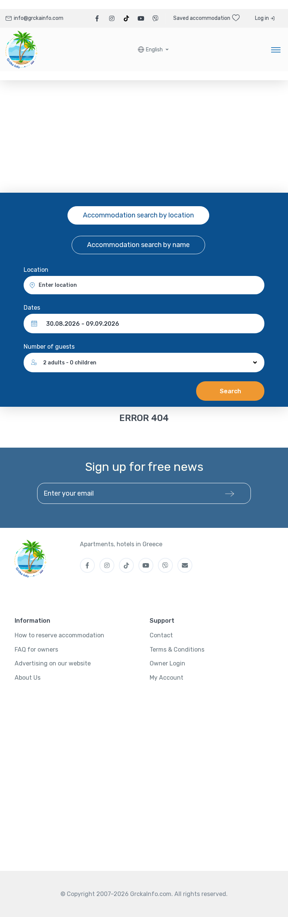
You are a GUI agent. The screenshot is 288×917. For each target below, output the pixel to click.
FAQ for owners (36, 649)
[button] (153, 50)
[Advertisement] (144, 136)
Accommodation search (138, 215)
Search (230, 391)
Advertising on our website (53, 663)
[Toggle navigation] (275, 49)
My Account (166, 677)
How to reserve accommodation (59, 635)
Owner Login (167, 663)
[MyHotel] (22, 49)
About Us (27, 677)
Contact (161, 635)
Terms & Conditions (177, 649)
